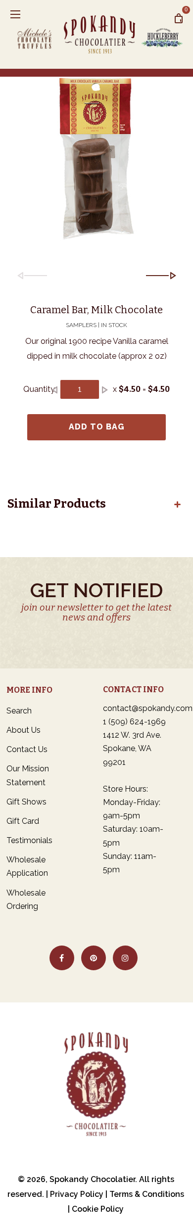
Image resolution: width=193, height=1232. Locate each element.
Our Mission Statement (27, 775)
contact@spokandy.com (148, 708)
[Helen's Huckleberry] (162, 34)
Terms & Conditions (146, 1194)
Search (19, 710)
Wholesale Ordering (26, 899)
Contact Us (27, 749)
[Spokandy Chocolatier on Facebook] (61, 958)
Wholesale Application (27, 866)
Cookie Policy (98, 1209)
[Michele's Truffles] (38, 34)
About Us (23, 730)
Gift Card (22, 821)
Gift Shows (26, 801)
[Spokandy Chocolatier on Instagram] (125, 958)
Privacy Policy (76, 1194)
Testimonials (29, 840)
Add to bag (97, 426)
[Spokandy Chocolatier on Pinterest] (93, 958)
